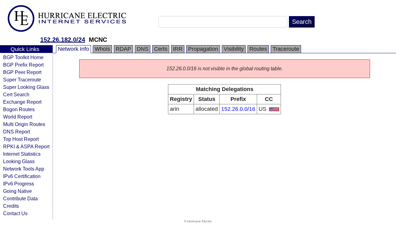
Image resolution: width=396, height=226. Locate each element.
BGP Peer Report (22, 72)
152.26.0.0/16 (238, 109)
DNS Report (16, 131)
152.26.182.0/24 (62, 39)
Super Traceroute (22, 79)
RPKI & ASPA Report (26, 146)
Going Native (17, 191)
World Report (17, 117)
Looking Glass (19, 161)
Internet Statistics (22, 154)
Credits (11, 206)
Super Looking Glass (26, 87)
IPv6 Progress (18, 183)
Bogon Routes (19, 109)
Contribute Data (20, 198)
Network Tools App (23, 169)
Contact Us (15, 213)
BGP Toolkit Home (23, 57)
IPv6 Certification (22, 176)
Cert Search (16, 94)
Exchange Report (22, 102)
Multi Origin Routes (24, 124)
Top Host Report (21, 139)
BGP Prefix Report (23, 64)
